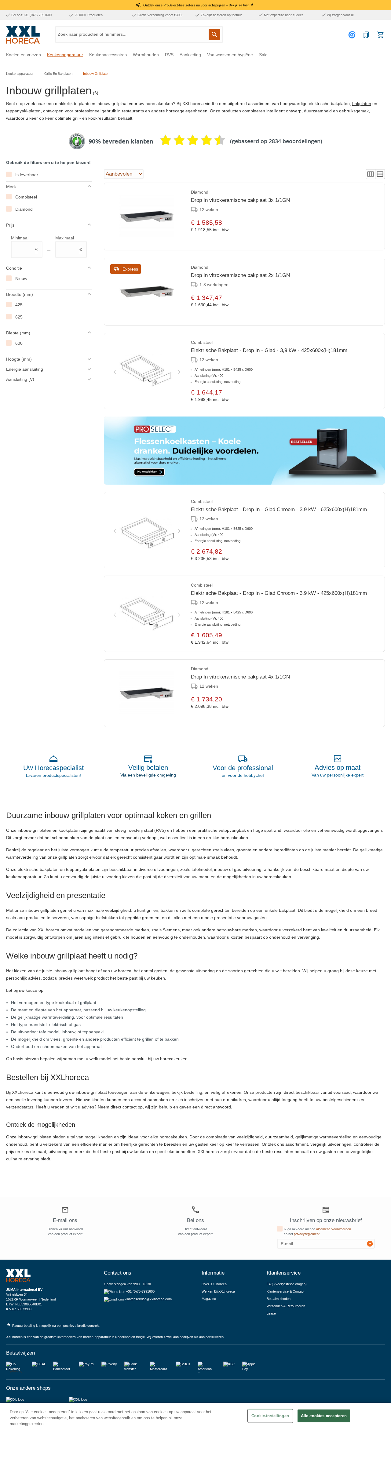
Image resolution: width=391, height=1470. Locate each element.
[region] (195, 1436)
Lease (271, 1313)
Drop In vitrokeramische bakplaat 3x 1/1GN (240, 200)
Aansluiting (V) (20, 379)
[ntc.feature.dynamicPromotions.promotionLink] (244, 451)
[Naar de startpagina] (23, 35)
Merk (11, 186)
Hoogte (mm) (19, 359)
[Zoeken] (214, 34)
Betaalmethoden (279, 1299)
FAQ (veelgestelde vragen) (287, 1284)
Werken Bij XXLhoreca (218, 1291)
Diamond (24, 209)
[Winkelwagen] (380, 35)
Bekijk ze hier (239, 5)
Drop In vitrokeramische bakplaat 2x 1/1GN (240, 275)
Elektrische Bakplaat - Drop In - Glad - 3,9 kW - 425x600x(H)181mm (269, 350)
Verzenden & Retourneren (286, 1306)
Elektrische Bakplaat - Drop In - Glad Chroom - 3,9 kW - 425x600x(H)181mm (279, 593)
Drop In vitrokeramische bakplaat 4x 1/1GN (240, 677)
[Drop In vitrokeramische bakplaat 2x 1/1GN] (146, 291)
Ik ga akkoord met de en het (317, 1231)
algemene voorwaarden (333, 1229)
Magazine (209, 1299)
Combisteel (26, 197)
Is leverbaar (26, 174)
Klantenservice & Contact (285, 1291)
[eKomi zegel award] (77, 141)
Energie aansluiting (24, 369)
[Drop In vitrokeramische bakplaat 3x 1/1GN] (146, 216)
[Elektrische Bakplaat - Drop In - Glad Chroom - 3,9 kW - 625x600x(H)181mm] (147, 530)
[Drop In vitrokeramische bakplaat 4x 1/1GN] (146, 693)
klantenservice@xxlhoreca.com (148, 1299)
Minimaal (24, 243)
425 (19, 304)
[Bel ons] (195, 1210)
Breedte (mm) (19, 294)
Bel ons (195, 1220)
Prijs (10, 225)
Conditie (14, 268)
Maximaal (68, 243)
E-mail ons (65, 1220)
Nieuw (21, 278)
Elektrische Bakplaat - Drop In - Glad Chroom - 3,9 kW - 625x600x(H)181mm (279, 509)
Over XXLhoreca (214, 1284)
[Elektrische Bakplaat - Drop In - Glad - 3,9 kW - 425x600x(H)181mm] (147, 371)
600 (19, 343)
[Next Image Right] (179, 371)
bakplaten (361, 103)
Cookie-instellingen (270, 1416)
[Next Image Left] (114, 371)
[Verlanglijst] (366, 35)
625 (19, 317)
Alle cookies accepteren (324, 1416)
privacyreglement (307, 1234)
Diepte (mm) (18, 332)
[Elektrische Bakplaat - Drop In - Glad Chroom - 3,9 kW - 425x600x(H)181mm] (147, 613)
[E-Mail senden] (370, 1244)
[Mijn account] (353, 35)
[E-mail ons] (65, 1210)
